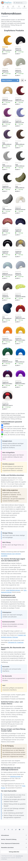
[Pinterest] (23, 829)
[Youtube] (19, 829)
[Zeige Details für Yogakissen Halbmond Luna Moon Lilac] (20, 112)
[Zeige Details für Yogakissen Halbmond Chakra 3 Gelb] (20, 330)
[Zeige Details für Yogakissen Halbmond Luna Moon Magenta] (7, 112)
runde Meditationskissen (13, 590)
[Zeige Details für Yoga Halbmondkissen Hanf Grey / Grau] (7, 199)
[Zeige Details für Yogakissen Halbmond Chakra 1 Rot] (20, 308)
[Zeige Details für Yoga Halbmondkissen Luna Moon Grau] (7, 156)
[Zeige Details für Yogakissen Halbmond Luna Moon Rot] (20, 90)
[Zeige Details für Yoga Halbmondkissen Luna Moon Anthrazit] (20, 156)
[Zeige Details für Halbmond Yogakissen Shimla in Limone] (20, 286)
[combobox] (20, 2)
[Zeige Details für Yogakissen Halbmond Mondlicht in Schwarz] (7, 243)
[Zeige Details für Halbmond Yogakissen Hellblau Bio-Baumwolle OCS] (20, 265)
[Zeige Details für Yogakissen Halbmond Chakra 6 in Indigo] (7, 373)
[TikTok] (15, 829)
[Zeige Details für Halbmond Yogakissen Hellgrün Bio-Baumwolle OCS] (20, 62)
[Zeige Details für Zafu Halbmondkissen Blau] (7, 308)
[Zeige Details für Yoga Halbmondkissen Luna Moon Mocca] (20, 134)
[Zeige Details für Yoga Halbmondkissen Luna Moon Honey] (7, 40)
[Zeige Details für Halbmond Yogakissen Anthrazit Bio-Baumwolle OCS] (7, 286)
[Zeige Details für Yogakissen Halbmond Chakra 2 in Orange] (7, 330)
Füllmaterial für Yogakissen (16, 642)
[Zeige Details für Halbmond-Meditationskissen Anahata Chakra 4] (7, 352)
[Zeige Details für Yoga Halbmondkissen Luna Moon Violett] (7, 134)
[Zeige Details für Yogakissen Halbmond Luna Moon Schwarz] (7, 177)
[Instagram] (12, 829)
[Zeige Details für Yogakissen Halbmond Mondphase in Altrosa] (7, 221)
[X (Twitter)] (8, 829)
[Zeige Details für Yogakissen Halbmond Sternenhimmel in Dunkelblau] (20, 221)
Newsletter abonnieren (7, 847)
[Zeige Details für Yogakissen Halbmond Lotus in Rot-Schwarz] (7, 395)
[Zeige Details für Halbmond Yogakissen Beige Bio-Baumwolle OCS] (7, 62)
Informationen (5, 835)
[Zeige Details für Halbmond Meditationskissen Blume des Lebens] (20, 199)
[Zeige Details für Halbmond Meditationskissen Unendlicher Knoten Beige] (7, 90)
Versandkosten (19, 855)
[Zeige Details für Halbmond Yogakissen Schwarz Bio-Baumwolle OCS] (20, 40)
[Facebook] (4, 829)
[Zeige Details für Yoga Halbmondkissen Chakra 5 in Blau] (20, 352)
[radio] (22, 80)
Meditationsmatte (15, 776)
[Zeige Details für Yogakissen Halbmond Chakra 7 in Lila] (20, 373)
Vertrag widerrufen (14, 851)
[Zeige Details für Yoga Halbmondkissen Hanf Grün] (20, 177)
